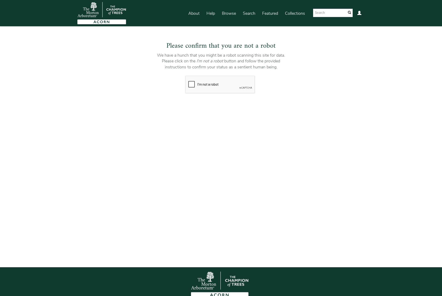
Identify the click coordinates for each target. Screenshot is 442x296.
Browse (229, 13)
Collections (295, 13)
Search (249, 13)
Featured (270, 13)
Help (210, 13)
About (194, 13)
